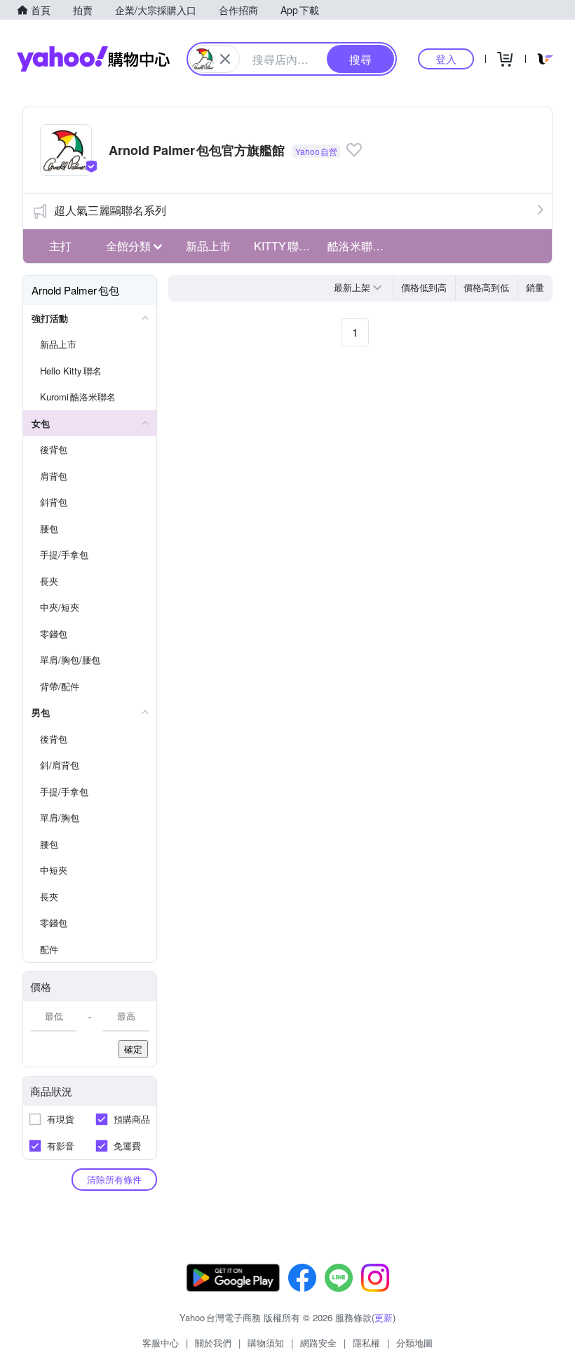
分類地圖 (414, 1342)
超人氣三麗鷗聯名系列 (110, 210)
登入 (445, 58)
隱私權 (366, 1342)
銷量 (535, 287)
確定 (133, 1048)
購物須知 (266, 1342)
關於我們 (213, 1342)
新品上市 (208, 246)
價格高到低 (486, 287)
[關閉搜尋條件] (225, 58)
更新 (383, 1317)
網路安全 (318, 1342)
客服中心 (160, 1342)
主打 (60, 246)
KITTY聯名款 (287, 246)
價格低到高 (424, 287)
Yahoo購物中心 (93, 59)
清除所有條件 (114, 1179)
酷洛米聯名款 (360, 246)
